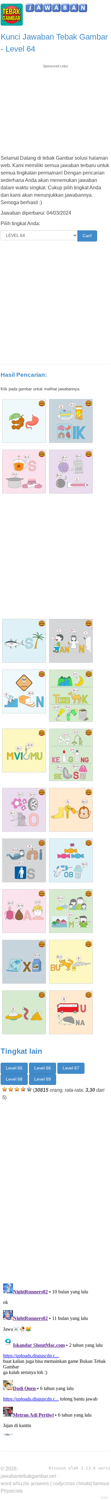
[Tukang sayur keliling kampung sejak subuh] (71, 755)
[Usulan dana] (71, 1012)
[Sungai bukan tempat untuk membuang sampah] (71, 696)
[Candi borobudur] (71, 860)
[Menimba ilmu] (24, 750)
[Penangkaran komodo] (71, 472)
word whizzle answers (25, 1483)
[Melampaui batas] (24, 860)
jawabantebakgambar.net (28, 1476)
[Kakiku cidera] (71, 810)
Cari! (87, 235)
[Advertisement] (55, 107)
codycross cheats (72, 1483)
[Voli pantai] (24, 1012)
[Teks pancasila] (24, 472)
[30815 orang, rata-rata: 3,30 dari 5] (4, 1089)
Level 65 (14, 1067)
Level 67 (71, 1067)
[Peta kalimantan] (24, 962)
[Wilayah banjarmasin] (71, 911)
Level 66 (42, 1067)
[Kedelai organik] (71, 421)
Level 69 (42, 1079)
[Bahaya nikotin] (24, 691)
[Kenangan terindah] (71, 641)
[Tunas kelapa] (24, 641)
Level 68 (14, 1079)
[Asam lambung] (24, 421)
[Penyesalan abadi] (24, 911)
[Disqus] (55, 1190)
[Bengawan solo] (24, 810)
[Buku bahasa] (71, 962)
